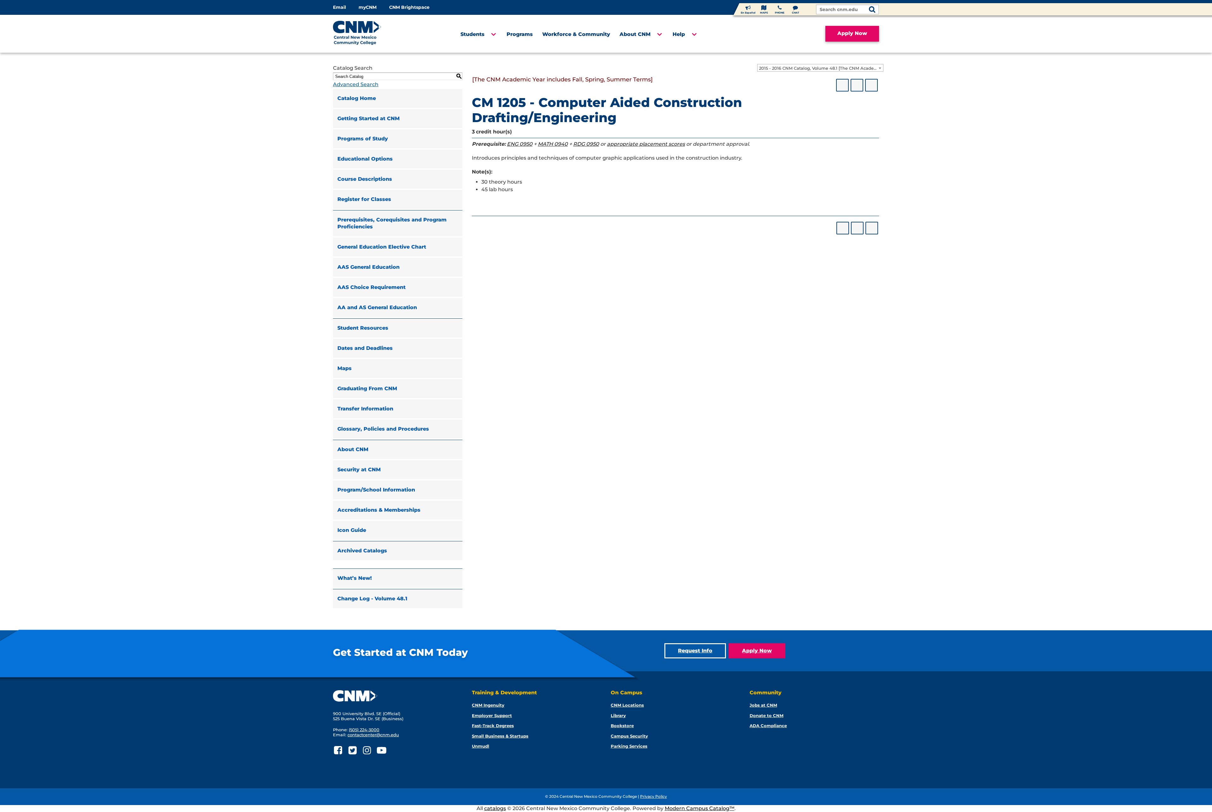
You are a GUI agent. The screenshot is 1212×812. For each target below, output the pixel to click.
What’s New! (354, 578)
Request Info (695, 651)
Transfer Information (365, 409)
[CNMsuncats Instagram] (367, 750)
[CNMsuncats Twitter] (352, 750)
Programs (520, 34)
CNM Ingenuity (488, 705)
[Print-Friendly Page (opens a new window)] (857, 85)
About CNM (635, 34)
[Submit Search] (872, 9)
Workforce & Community (576, 34)
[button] (493, 34)
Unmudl (480, 746)
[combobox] (820, 68)
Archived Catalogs (362, 551)
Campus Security (629, 735)
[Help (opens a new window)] (871, 85)
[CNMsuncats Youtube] (381, 750)
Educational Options (365, 159)
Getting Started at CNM (368, 118)
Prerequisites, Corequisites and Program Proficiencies (392, 223)
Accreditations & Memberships (378, 510)
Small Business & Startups (500, 735)
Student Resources (362, 328)
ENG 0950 (519, 144)
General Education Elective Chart (381, 247)
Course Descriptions (364, 179)
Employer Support (492, 715)
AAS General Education (368, 267)
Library (618, 715)
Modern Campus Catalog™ (699, 808)
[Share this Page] (842, 85)
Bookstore (622, 725)
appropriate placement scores (646, 144)
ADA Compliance (768, 725)
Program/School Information (376, 490)
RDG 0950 (586, 144)
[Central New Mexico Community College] (369, 34)
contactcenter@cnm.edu (373, 734)
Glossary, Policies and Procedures (383, 429)
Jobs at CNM (763, 705)
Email (339, 7)
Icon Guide (351, 530)
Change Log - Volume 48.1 (372, 599)
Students (472, 34)
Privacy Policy (653, 796)
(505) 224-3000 (364, 729)
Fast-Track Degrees (493, 725)
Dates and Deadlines (365, 348)
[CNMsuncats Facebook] (338, 750)
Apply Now (852, 33)
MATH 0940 (553, 144)
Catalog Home (356, 98)
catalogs (495, 808)
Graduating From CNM (367, 388)
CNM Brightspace (409, 7)
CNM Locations (627, 705)
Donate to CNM (766, 715)
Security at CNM (359, 470)
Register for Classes (364, 199)
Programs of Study (362, 139)
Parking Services (629, 746)
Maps (344, 368)
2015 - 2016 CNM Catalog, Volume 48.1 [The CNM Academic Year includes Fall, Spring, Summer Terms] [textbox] (821, 68)
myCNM (368, 7)
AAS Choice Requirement (371, 287)
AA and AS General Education (377, 307)
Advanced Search (355, 84)
